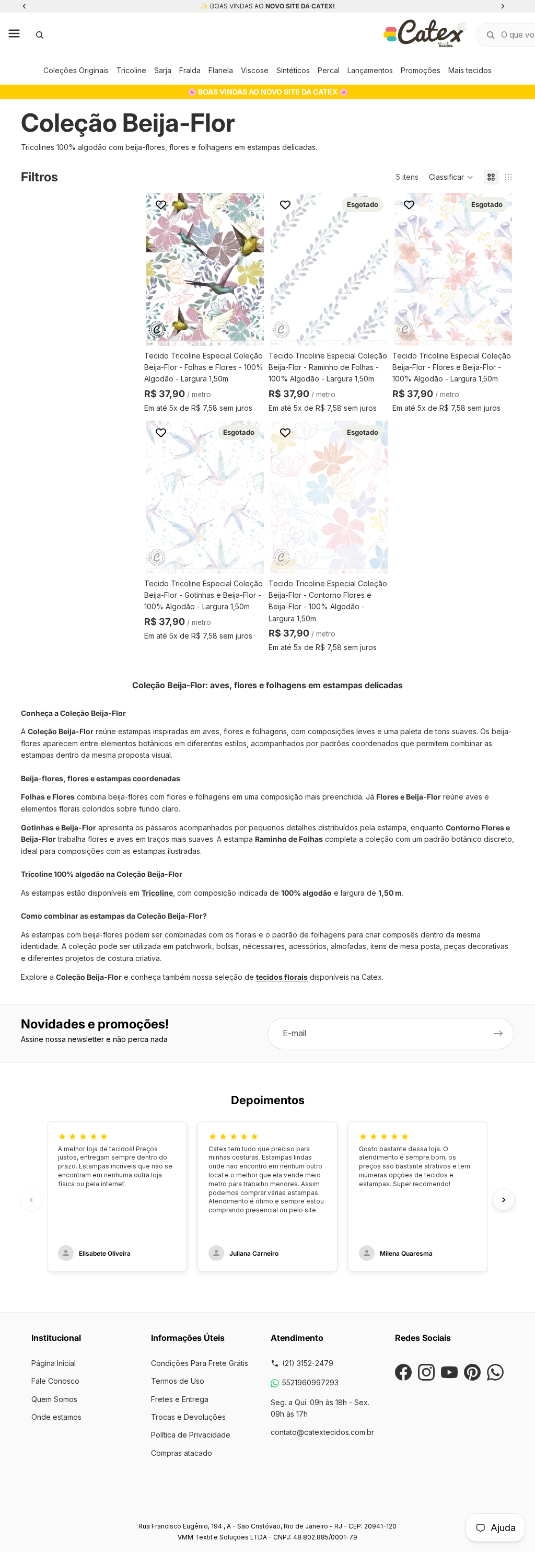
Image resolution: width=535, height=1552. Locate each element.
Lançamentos (370, 70)
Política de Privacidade (190, 1434)
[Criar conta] (498, 1034)
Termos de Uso (177, 1380)
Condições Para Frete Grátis (199, 1363)
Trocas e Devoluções (188, 1416)
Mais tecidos (470, 70)
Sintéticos (293, 70)
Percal (329, 70)
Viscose (255, 70)
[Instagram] (426, 1372)
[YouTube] (449, 1372)
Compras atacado (181, 1453)
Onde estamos (56, 1416)
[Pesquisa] (39, 35)
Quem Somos (54, 1399)
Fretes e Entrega (179, 1399)
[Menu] (14, 35)
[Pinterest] (472, 1372)
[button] (451, 177)
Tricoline (131, 70)
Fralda (190, 70)
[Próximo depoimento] (503, 1199)
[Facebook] (403, 1372)
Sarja (162, 70)
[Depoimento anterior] (31, 1199)
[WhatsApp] (495, 1372)
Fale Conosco (55, 1380)
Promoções (420, 70)
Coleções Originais (76, 70)
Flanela (220, 70)
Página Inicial (53, 1363)
